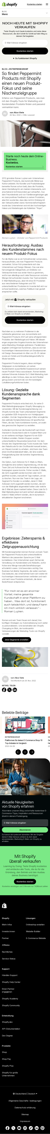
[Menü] (47, 4)
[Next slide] (31, 752)
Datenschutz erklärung (25, 1107)
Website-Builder (33, 931)
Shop (4, 1052)
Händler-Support (9, 975)
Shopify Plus (7, 1066)
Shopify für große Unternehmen (10, 1074)
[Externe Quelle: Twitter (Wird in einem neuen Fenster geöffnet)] (13, 1128)
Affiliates (6, 945)
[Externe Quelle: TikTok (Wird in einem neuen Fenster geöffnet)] (31, 1128)
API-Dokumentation (11, 1029)
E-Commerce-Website (36, 938)
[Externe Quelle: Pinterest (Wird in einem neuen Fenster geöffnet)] (42, 1128)
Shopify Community (11, 1005)
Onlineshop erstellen (35, 924)
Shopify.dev (7, 1022)
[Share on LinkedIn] (15, 690)
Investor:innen (8, 931)
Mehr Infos (7, 924)
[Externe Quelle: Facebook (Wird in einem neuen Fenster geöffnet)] (7, 1128)
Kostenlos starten (34, 4)
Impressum (25, 1121)
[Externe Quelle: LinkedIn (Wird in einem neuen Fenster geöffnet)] (37, 1128)
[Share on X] (9, 690)
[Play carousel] (25, 752)
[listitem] (25, 732)
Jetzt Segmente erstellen (16, 639)
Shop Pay (6, 1059)
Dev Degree (7, 1035)
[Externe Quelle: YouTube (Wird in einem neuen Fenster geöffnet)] (19, 1128)
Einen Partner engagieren (8, 990)
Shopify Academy (10, 998)
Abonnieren (25, 830)
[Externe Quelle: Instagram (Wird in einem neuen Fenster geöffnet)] (25, 1128)
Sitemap (25, 1114)
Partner (5, 938)
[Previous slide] (18, 752)
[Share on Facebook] (4, 690)
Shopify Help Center (11, 982)
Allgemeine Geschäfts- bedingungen (25, 1101)
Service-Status (8, 958)
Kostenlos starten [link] (25, 51)
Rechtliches (7, 952)
